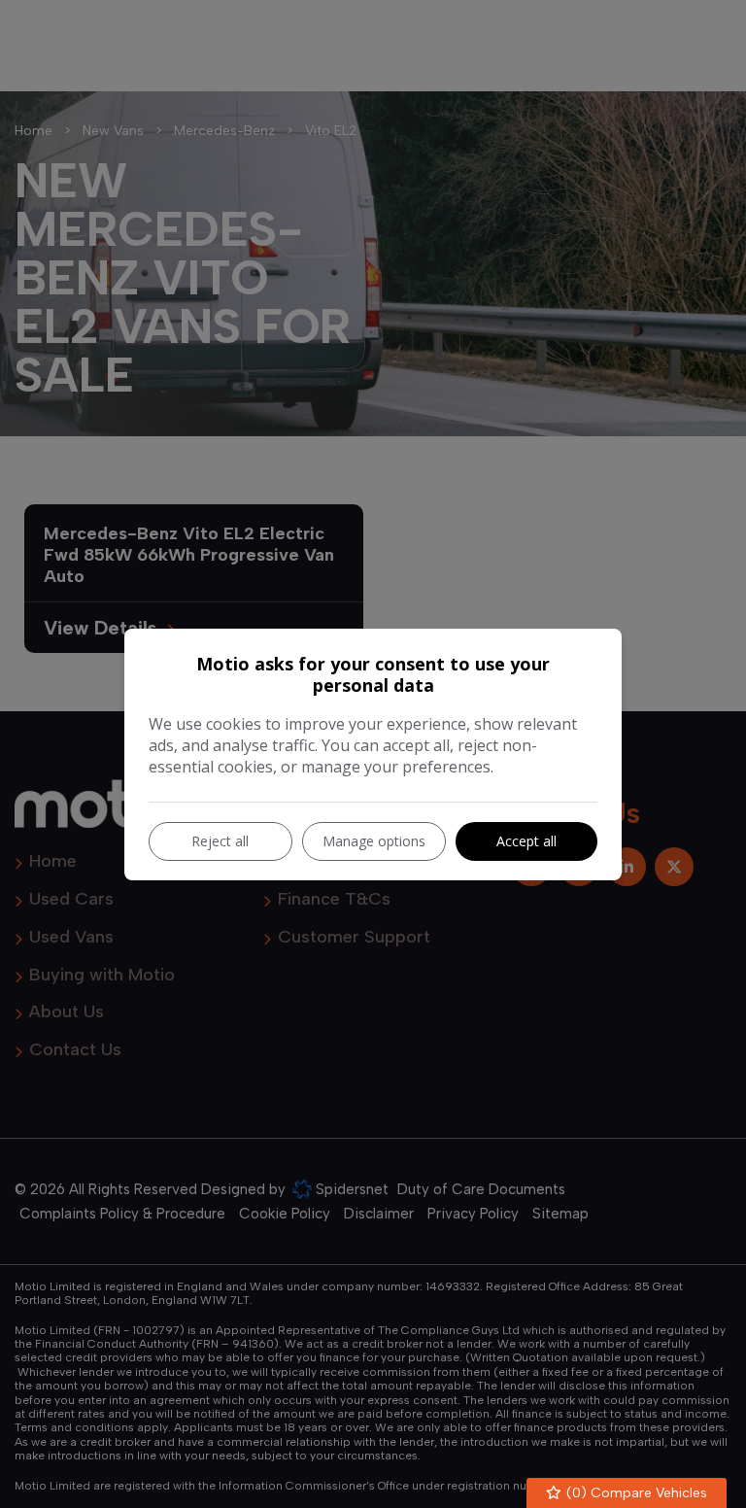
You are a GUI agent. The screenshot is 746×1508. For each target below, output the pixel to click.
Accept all (526, 841)
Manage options (373, 841)
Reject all (220, 841)
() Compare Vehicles (634, 1493)
